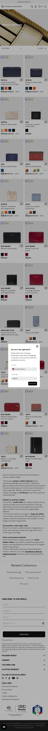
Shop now (32, 383)
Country (14, 365)
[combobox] (18, 369)
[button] (37, 346)
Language (14, 374)
